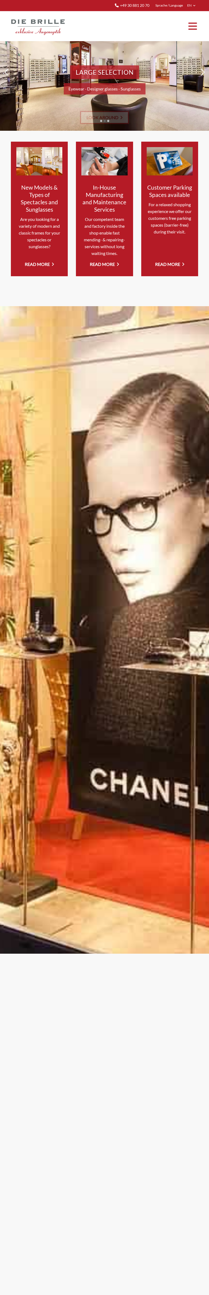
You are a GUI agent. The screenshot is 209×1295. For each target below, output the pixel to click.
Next (202, 71)
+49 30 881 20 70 (134, 5)
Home (38, 26)
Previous (7, 71)
